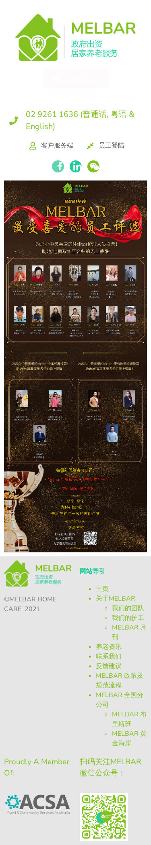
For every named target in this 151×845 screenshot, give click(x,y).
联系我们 (109, 656)
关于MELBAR (115, 598)
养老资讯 (109, 646)
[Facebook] (58, 166)
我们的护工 (128, 617)
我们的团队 (128, 608)
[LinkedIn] (76, 166)
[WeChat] (93, 166)
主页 (102, 589)
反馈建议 (109, 666)
